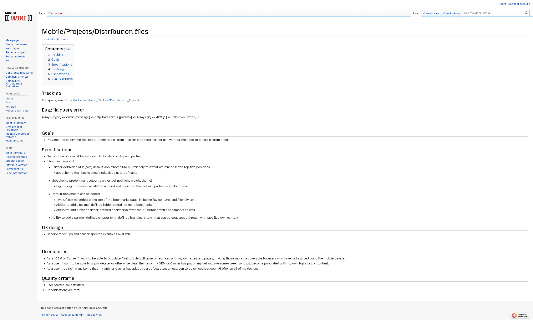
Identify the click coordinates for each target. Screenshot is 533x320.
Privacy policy (50, 314)
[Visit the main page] (18, 16)
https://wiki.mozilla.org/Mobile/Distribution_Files (100, 100)
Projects (62, 39)
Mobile (50, 39)
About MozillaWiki (72, 314)
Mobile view (94, 314)
